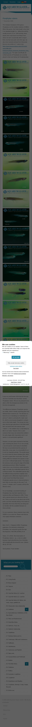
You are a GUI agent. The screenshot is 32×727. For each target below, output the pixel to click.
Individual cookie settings (16, 366)
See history (16, 368)
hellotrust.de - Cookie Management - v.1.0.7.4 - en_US (16, 384)
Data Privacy (14, 382)
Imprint (19, 382)
